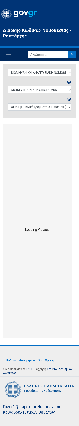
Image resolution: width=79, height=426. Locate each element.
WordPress (9, 372)
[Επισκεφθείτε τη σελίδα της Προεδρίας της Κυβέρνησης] (39, 389)
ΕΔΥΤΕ (30, 369)
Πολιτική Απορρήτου (20, 360)
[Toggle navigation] (8, 54)
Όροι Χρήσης (46, 360)
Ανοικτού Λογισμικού (60, 369)
